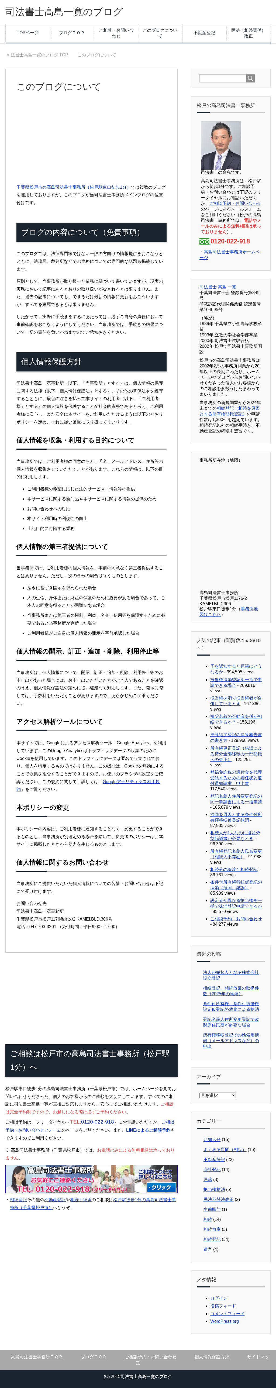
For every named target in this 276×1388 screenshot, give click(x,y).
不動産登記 (204, 32)
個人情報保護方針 (212, 1357)
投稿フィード (223, 1306)
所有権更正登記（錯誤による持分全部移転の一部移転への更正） (236, 754)
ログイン (218, 1298)
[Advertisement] (91, 140)
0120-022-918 (97, 1122)
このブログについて (160, 33)
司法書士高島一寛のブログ (64, 11)
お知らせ (212, 1139)
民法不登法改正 (218, 1199)
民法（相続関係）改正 (248, 33)
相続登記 (18, 1199)
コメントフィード (227, 1313)
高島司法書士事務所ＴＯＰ (37, 1357)
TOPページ (28, 32)
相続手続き (81, 1199)
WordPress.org (224, 1321)
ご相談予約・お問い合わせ (235, 203)
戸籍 (207, 1179)
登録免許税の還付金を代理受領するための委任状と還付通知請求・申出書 (236, 778)
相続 (207, 1219)
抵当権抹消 (214, 1189)
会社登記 (212, 1169)
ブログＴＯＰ (72, 32)
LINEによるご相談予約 (148, 1130)
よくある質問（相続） (225, 1149)
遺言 (207, 1249)
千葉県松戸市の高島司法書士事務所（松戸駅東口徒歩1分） (73, 187)
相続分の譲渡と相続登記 (234, 869)
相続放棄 (212, 1229)
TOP (37, 55)
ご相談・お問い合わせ (116, 33)
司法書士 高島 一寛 (217, 287)
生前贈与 (212, 1209)
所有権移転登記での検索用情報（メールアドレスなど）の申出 (231, 1041)
